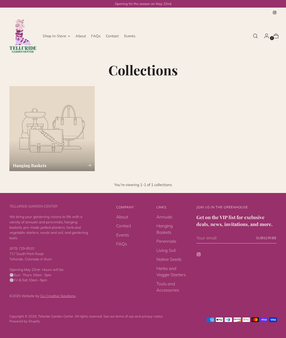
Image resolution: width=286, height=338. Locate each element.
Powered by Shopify (24, 321)
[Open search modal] (255, 35)
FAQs (121, 244)
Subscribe (266, 238)
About (122, 217)
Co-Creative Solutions (58, 296)
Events (122, 235)
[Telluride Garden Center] (22, 36)
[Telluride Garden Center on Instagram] (275, 12)
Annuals (164, 217)
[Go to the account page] (264, 35)
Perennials (166, 241)
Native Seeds (168, 259)
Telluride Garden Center (55, 316)
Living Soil (166, 250)
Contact (123, 225)
